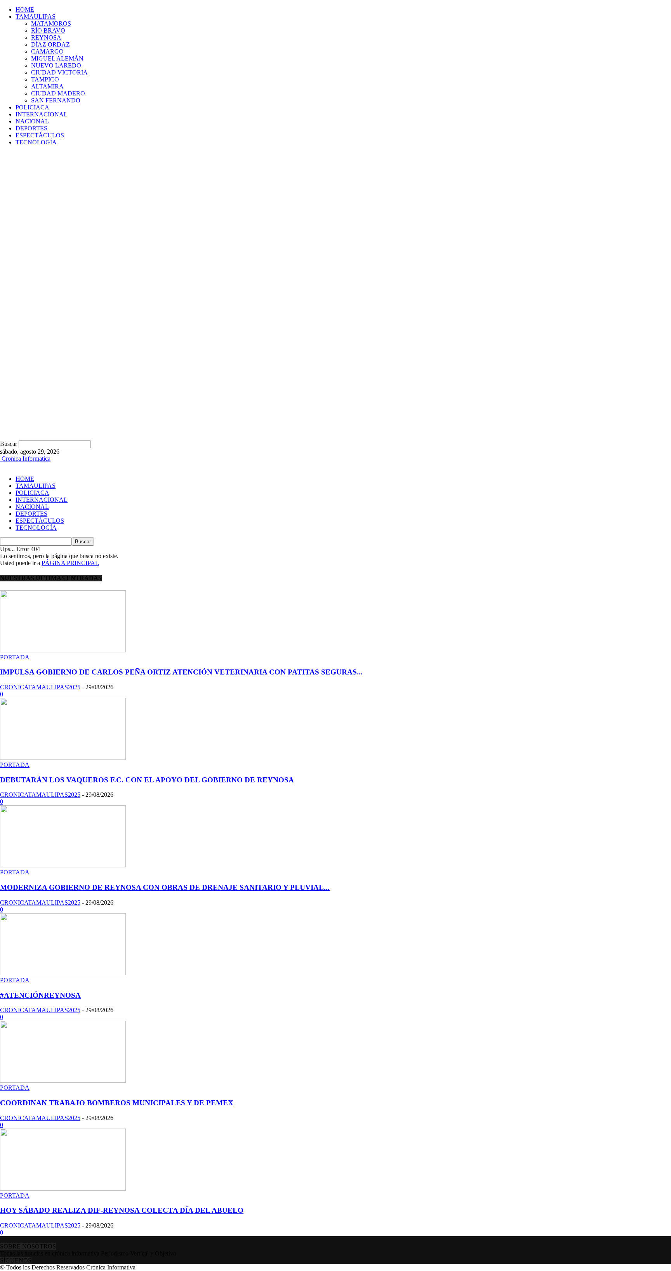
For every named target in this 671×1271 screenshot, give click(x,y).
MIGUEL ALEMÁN (57, 58)
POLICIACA (32, 107)
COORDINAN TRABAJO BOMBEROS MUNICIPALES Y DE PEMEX (116, 1103)
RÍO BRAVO (48, 30)
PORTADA (15, 657)
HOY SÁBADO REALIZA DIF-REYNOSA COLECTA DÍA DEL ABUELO (121, 1210)
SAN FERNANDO (55, 100)
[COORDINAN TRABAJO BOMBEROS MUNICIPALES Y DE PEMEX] (63, 1080)
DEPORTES (31, 128)
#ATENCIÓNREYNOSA (40, 995)
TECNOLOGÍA (36, 142)
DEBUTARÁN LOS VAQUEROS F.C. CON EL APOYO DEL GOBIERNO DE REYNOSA (147, 780)
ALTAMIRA (47, 86)
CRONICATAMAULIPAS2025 (40, 687)
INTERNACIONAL (42, 114)
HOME (25, 9)
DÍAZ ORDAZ (50, 44)
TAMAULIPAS (36, 16)
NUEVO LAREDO (56, 65)
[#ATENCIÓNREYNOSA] (63, 973)
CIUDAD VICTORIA (59, 72)
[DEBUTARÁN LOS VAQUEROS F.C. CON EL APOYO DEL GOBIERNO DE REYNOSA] (63, 757)
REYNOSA (46, 37)
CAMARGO (47, 51)
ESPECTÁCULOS (40, 135)
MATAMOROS (51, 23)
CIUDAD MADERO (58, 93)
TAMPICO (45, 79)
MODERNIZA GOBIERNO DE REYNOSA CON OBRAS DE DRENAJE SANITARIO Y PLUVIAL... (165, 887)
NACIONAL (32, 121)
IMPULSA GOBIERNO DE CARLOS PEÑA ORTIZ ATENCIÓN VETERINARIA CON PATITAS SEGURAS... (181, 672)
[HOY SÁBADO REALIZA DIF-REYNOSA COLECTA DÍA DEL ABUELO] (63, 1188)
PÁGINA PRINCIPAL (70, 563)
